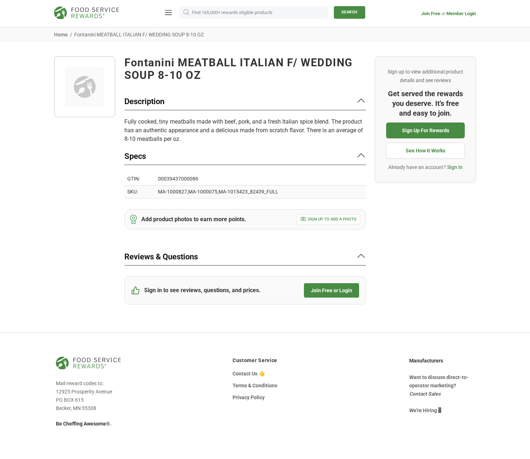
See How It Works (425, 150)
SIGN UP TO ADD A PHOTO (332, 219)
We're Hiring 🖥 (425, 410)
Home (61, 34)
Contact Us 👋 (249, 373)
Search (349, 12)
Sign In (455, 167)
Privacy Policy (249, 397)
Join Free (430, 13)
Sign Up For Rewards (425, 130)
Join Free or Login (331, 290)
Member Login (461, 13)
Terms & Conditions (255, 385)
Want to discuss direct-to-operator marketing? (439, 385)
